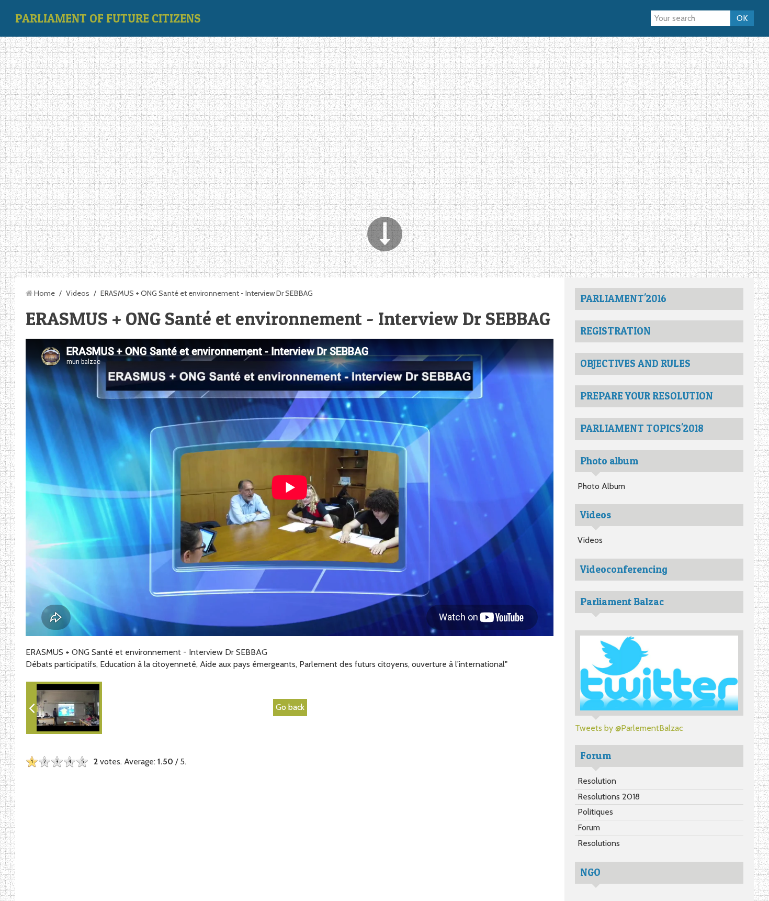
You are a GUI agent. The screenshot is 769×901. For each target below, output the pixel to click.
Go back (290, 707)
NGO (590, 872)
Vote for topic (494, 18)
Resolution (597, 781)
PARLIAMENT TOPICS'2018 (642, 428)
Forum (540, 18)
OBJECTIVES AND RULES (635, 363)
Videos (77, 293)
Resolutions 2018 (609, 797)
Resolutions (599, 843)
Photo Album (601, 486)
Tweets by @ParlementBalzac (629, 728)
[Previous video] (64, 708)
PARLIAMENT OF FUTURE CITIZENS (108, 18)
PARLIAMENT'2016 (623, 298)
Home (311, 18)
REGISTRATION (615, 331)
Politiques (595, 812)
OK (742, 18)
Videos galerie (433, 18)
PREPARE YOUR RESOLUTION (646, 396)
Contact (382, 18)
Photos (345, 18)
